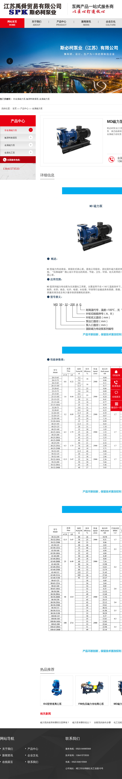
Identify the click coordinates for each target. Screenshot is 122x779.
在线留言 (7, 762)
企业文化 (33, 755)
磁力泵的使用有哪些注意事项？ (54, 722)
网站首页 (12, 23)
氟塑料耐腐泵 (10, 137)
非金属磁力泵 (10, 130)
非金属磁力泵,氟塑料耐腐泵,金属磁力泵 (31, 98)
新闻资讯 (86, 23)
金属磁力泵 (37, 108)
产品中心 (61, 23)
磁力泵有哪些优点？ (81, 722)
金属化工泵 (9, 152)
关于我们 (36, 23)
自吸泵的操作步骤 (102, 722)
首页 (14, 108)
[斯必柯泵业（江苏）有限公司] (31, 9)
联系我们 (33, 762)
